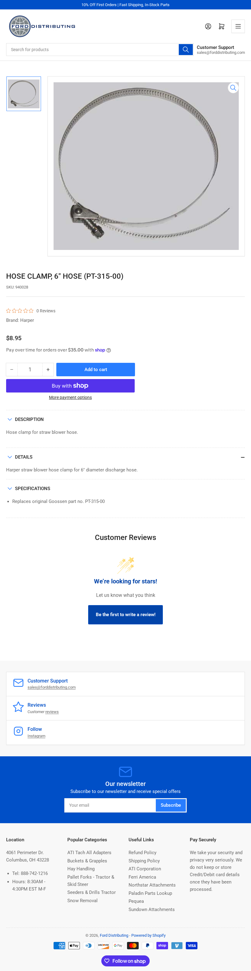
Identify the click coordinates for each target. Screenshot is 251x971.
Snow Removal (82, 900)
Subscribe (171, 805)
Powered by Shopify (148, 935)
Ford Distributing (114, 935)
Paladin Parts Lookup (150, 893)
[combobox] (100, 49)
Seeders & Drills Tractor (91, 892)
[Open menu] (238, 26)
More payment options (70, 397)
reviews (52, 711)
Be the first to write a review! (125, 614)
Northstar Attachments (152, 885)
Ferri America (142, 877)
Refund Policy (142, 852)
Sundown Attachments (152, 909)
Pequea (136, 901)
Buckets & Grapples (87, 861)
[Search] (186, 49)
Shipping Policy (144, 861)
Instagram (36, 736)
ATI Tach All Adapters (89, 852)
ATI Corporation (145, 869)
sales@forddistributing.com (52, 687)
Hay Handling (81, 869)
